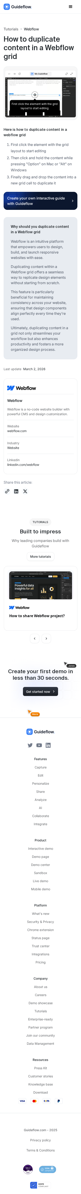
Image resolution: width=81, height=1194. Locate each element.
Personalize (40, 783)
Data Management (40, 1043)
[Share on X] (25, 491)
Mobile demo (40, 889)
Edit (40, 775)
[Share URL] (7, 491)
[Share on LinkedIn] (16, 491)
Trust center (41, 946)
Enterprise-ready (40, 1019)
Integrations (40, 954)
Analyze (41, 800)
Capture (41, 767)
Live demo (40, 881)
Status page (41, 938)
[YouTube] (39, 745)
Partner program (40, 1027)
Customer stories (40, 1076)
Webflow (31, 29)
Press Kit (40, 1068)
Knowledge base (40, 1084)
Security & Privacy (40, 922)
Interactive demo (40, 848)
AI (40, 808)
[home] (18, 7)
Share (40, 791)
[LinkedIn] (48, 745)
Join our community (40, 1035)
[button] (70, 7)
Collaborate (40, 816)
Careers (40, 995)
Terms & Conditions (40, 1150)
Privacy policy (40, 1140)
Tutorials (11, 29)
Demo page (40, 857)
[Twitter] (30, 745)
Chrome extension (40, 930)
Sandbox (40, 873)
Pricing (41, 962)
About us (40, 987)
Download (40, 1092)
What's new (40, 913)
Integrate (40, 824)
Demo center (40, 865)
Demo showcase (41, 1003)
